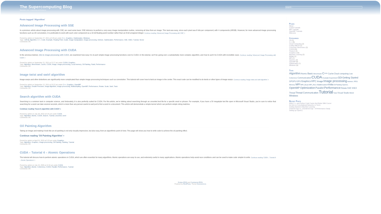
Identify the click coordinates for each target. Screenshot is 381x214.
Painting (65, 142)
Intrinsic (100, 40)
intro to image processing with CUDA (54, 55)
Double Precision (38, 86)
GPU (299, 81)
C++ (63, 38)
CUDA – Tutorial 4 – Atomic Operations (47, 152)
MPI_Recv (313, 85)
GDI (340, 77)
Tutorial (136, 40)
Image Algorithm (50, 86)
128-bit (26, 40)
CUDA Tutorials (294, 28)
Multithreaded (322, 85)
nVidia (330, 84)
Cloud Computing (295, 44)
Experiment (333, 78)
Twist (116, 86)
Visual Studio (343, 93)
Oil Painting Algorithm (35, 126)
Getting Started (350, 77)
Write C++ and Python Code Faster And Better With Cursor (310, 103)
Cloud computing (341, 74)
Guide (66, 40)
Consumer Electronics (297, 47)
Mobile (291, 56)
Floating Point (58, 40)
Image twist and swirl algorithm (42, 74)
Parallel (54, 167)
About (291, 26)
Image (54, 64)
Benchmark (36, 64)
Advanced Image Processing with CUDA (48, 50)
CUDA (65, 62)
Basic (310, 73)
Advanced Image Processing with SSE (47, 25)
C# (290, 40)
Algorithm (33, 40)
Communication (304, 78)
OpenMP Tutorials (295, 31)
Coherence (293, 78)
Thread (292, 93)
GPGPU (292, 81)
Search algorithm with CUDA (40, 96)
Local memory (76, 64)
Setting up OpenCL (296, 110)
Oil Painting (86, 64)
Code (43, 40)
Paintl (93, 64)
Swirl (111, 86)
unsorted (58, 116)
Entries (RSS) (182, 182)
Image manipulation (76, 40)
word (64, 116)
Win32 (351, 93)
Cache (43, 64)
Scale (107, 86)
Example (49, 40)
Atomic (34, 116)
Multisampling (76, 86)
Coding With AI (294, 46)
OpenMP (77, 84)
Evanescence (201, 184)
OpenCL (292, 60)
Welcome (292, 33)
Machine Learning (295, 54)
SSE (125, 40)
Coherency (41, 167)
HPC (313, 81)
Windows (86, 38)
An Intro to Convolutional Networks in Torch (304, 105)
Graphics (69, 38)
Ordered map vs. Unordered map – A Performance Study (309, 109)
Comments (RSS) (197, 182)
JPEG (355, 81)
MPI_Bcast (305, 85)
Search (45, 116)
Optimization (78, 38)
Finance (292, 51)
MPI (290, 58)
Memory (292, 85)
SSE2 (130, 40)
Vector (141, 40)
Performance (118, 40)
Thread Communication (307, 93)
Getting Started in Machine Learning (302, 107)
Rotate (101, 86)
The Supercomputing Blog (46, 6)
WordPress (187, 184)
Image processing (90, 40)
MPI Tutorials (294, 29)
